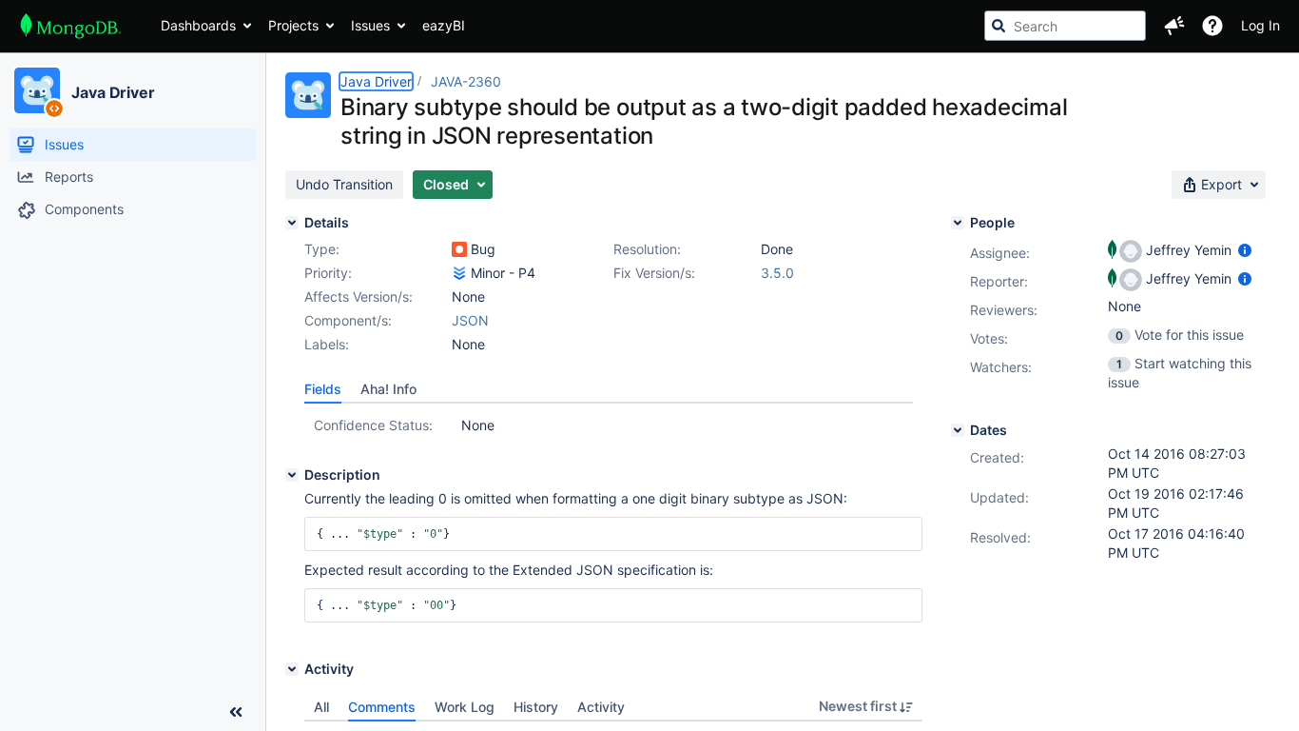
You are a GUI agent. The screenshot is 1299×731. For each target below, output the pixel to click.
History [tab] (536, 707)
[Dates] (957, 430)
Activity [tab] (601, 707)
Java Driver (113, 92)
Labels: (326, 344)
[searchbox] (1065, 25)
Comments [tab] (382, 707)
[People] (957, 222)
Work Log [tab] (464, 707)
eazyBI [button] (443, 25)
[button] (1174, 25)
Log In (1260, 25)
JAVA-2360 (466, 81)
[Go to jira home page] (71, 26)
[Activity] (292, 669)
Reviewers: (1003, 310)
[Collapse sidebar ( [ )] (236, 712)
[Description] (292, 475)
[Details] (292, 222)
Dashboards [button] (198, 25)
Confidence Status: (373, 425)
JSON (470, 320)
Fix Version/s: (654, 273)
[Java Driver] (37, 90)
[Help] (1212, 25)
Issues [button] (370, 25)
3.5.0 (777, 273)
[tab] (323, 389)
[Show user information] (1244, 250)
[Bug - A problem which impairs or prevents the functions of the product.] (459, 249)
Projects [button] (293, 25)
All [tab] (321, 707)
